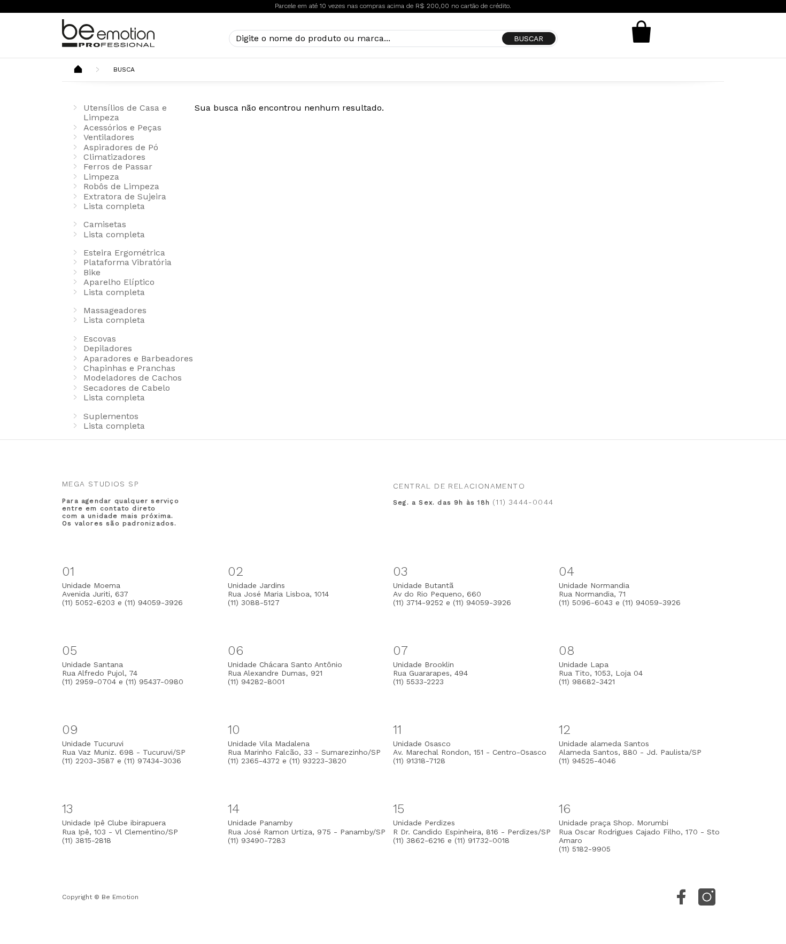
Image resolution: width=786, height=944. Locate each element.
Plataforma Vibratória (127, 262)
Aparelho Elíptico (119, 282)
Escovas (99, 339)
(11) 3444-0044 (522, 502)
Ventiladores (108, 137)
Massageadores (115, 310)
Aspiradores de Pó (120, 147)
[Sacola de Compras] (642, 31)
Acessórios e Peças (122, 127)
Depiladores (107, 348)
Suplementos (110, 416)
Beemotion (78, 70)
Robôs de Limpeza (121, 186)
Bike (92, 272)
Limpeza (101, 177)
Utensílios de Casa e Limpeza (125, 112)
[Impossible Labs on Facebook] (681, 897)
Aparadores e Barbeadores (138, 358)
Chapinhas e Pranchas (129, 368)
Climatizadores (114, 157)
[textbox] (393, 38)
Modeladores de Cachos (132, 378)
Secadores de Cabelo (126, 388)
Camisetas (104, 224)
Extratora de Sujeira (124, 196)
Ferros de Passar (117, 166)
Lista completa (114, 206)
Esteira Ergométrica (124, 252)
